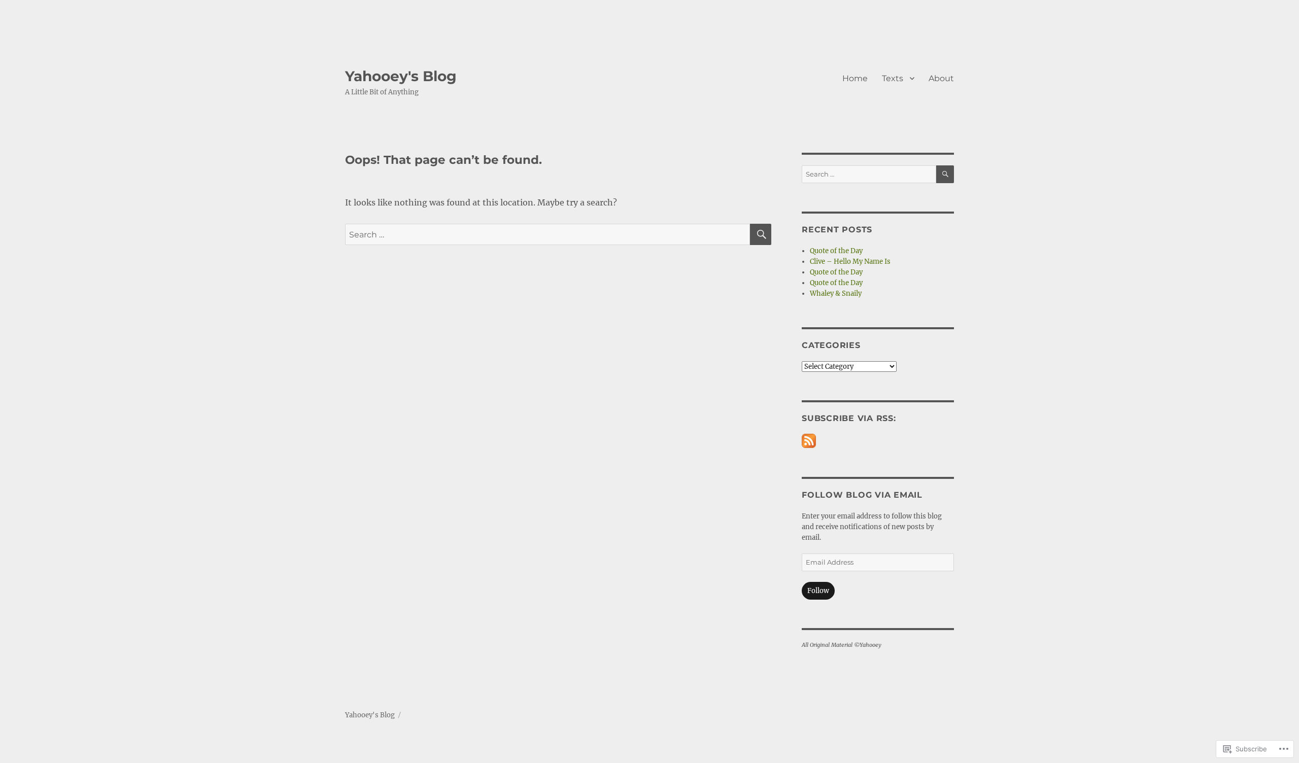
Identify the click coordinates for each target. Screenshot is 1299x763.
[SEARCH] (760, 234)
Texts (892, 78)
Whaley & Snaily (836, 293)
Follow (818, 590)
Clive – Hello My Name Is (850, 261)
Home (855, 78)
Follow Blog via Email (862, 495)
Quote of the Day (836, 251)
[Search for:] (547, 234)
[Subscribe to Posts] (809, 441)
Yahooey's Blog (401, 76)
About (941, 78)
